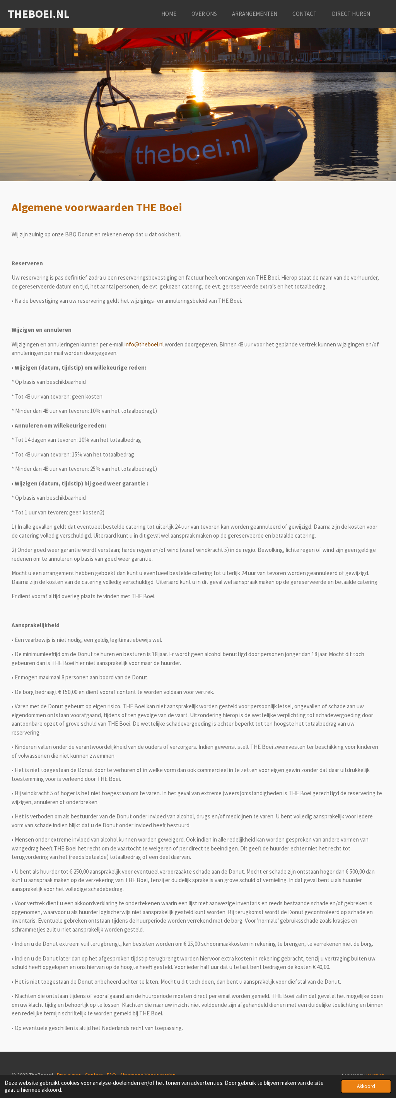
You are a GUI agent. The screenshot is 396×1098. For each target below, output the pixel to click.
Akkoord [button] (366, 1086)
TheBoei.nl (39, 13)
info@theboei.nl (144, 344)
